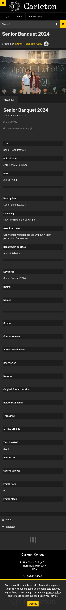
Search (63, 24)
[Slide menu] (3, 3)
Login (9, 519)
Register (10, 526)
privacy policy (53, 592)
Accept (33, 603)
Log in (6, 16)
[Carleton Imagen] (33, 6)
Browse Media (35, 16)
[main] (33, 289)
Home (19, 16)
